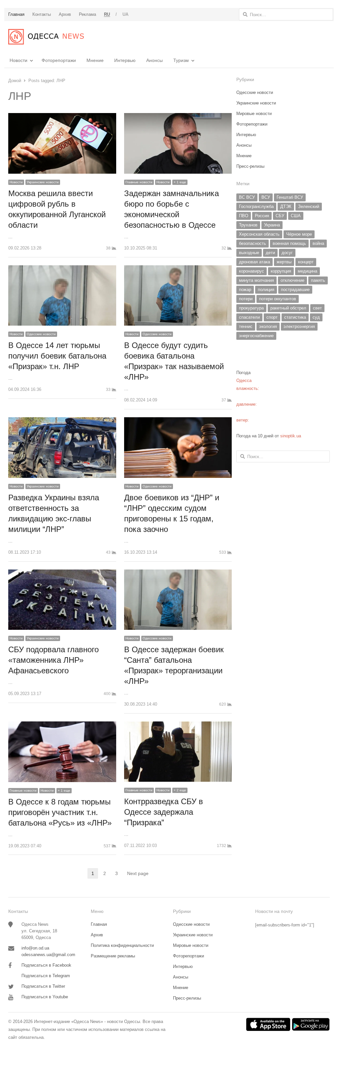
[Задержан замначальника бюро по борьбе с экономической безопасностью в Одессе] (178, 116)
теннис (246, 326)
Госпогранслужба (256, 206)
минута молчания (256, 280)
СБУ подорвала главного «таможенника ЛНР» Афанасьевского (53, 660)
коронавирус (251, 271)
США (296, 215)
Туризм (181, 60)
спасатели (249, 317)
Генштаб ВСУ (290, 197)
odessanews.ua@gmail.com (48, 954)
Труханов (248, 224)
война (318, 243)
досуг (287, 252)
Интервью (125, 60)
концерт (306, 261)
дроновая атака (254, 261)
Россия (262, 215)
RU (107, 14)
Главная (99, 924)
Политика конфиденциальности (122, 945)
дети (270, 252)
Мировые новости (254, 113)
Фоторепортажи (59, 60)
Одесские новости (41, 334)
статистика (295, 317)
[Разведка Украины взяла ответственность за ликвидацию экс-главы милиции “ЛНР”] (62, 421)
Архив (97, 934)
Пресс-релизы (250, 166)
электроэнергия (299, 326)
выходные (249, 252)
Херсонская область (259, 234)
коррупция (281, 271)
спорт (272, 317)
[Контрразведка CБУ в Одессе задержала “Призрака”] (178, 725)
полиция (266, 289)
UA (125, 14)
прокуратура (251, 308)
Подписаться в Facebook (46, 965)
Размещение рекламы (113, 955)
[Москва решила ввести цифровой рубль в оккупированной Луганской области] (62, 116)
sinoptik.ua (290, 435)
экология (268, 326)
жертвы (284, 261)
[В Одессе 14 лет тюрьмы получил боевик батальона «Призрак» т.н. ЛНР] (62, 269)
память (318, 280)
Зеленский (308, 206)
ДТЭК (285, 206)
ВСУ (265, 197)
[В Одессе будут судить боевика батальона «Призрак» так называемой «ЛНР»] (178, 269)
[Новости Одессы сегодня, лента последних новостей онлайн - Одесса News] (46, 36)
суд (316, 317)
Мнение (95, 60)
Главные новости (138, 182)
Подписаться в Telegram (45, 975)
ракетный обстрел (288, 308)
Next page (138, 873)
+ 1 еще (180, 182)
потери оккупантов (277, 298)
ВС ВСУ (247, 197)
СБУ (280, 215)
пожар (245, 289)
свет (317, 308)
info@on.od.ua (35, 948)
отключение (292, 280)
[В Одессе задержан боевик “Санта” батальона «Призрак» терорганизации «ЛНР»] (178, 573)
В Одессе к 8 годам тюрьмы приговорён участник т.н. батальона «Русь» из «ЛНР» (60, 812)
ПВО (243, 215)
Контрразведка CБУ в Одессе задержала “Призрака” (163, 812)
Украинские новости (43, 182)
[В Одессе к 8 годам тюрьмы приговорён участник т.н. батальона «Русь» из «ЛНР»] (62, 725)
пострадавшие (295, 289)
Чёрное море (299, 234)
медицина (307, 271)
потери (246, 298)
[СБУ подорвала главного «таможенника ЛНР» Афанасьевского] (62, 573)
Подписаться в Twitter (43, 986)
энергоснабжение (256, 335)
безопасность (252, 243)
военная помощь (289, 243)
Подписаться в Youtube (44, 996)
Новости (18, 60)
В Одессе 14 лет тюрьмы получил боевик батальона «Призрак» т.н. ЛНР (57, 356)
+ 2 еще (180, 790)
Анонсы (154, 60)
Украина (272, 224)
